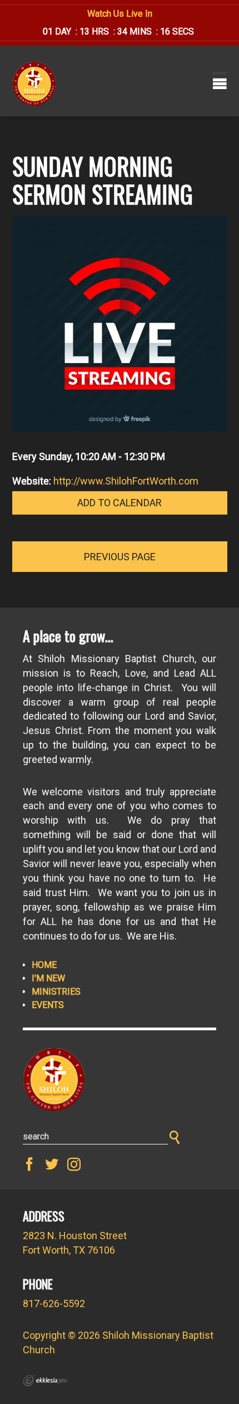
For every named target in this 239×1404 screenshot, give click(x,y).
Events (48, 1005)
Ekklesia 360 (45, 1380)
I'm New (48, 978)
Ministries (56, 991)
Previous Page (120, 556)
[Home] (119, 1080)
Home (44, 965)
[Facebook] (29, 1164)
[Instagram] (74, 1164)
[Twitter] (51, 1164)
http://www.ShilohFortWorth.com (125, 481)
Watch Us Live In (119, 13)
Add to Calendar (119, 502)
